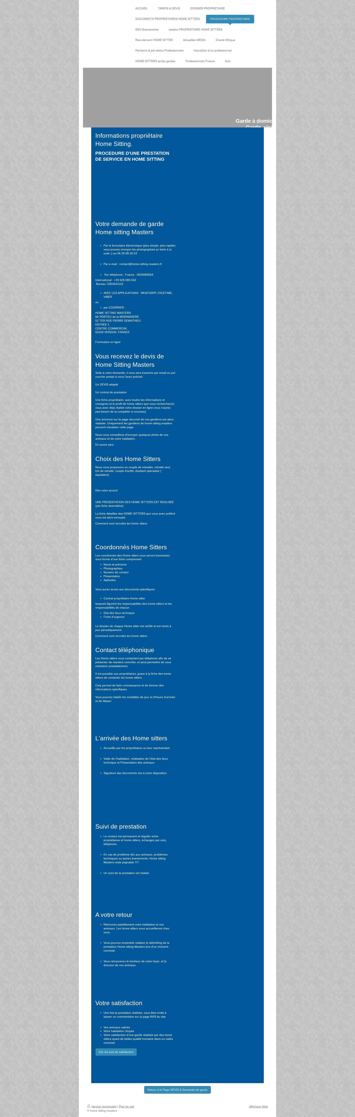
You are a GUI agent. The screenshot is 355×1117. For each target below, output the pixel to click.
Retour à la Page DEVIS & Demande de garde (177, 1089)
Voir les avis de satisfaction (116, 1052)
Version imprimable (103, 1106)
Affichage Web (258, 1106)
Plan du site (126, 1106)
